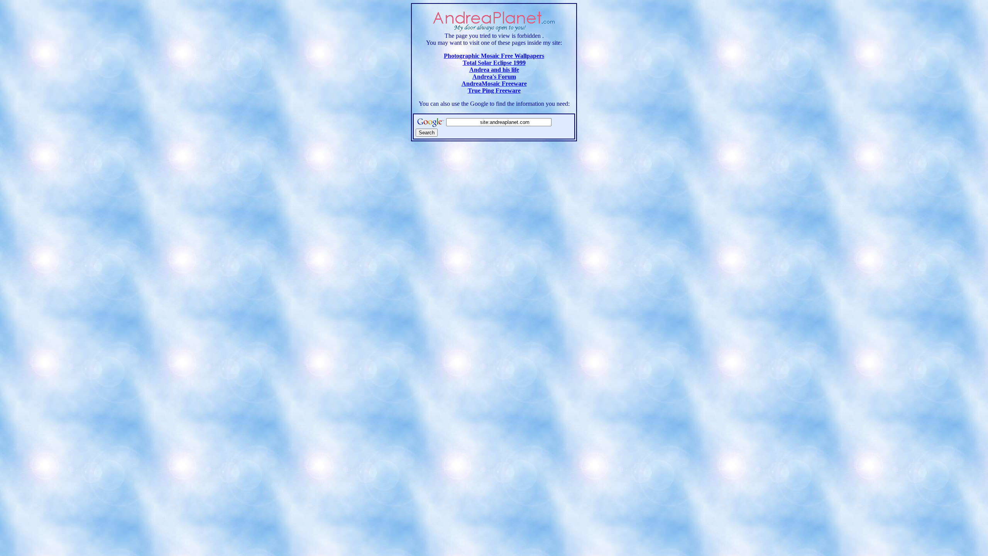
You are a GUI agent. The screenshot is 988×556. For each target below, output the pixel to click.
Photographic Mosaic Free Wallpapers (494, 56)
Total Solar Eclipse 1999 (494, 62)
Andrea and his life (494, 69)
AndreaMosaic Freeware (494, 83)
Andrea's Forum (494, 76)
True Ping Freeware (494, 90)
